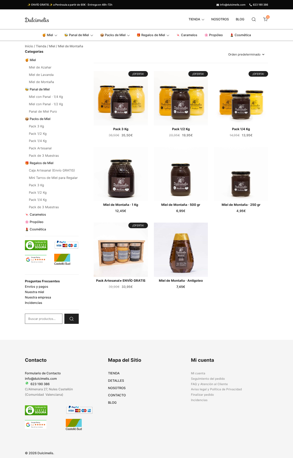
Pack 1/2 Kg (181, 129)
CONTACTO (117, 395)
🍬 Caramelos (186, 35)
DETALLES (116, 381)
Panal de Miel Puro (43, 111)
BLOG (240, 19)
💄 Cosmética (240, 35)
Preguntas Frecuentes (42, 281)
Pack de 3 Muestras (44, 156)
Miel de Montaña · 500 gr (180, 205)
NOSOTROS (220, 19)
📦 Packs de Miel (113, 35)
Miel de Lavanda (41, 75)
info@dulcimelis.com (232, 4)
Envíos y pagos (36, 286)
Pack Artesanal (40, 148)
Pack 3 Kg (120, 129)
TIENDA (194, 19)
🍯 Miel (47, 35)
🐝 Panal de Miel (76, 35)
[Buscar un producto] (253, 19)
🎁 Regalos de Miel (151, 35)
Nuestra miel (34, 292)
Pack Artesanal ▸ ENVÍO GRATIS (120, 281)
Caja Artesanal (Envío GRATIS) (52, 170)
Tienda (41, 46)
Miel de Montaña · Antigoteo (181, 281)
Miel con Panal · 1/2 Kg (46, 104)
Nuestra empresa (38, 297)
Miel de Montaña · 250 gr (241, 205)
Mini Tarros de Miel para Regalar (53, 178)
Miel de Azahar (40, 67)
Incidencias (33, 303)
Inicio (29, 46)
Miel (52, 46)
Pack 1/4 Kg (241, 129)
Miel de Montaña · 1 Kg (120, 205)
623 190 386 (260, 4)
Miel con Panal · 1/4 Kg (46, 97)
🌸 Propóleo (213, 35)
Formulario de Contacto (43, 373)
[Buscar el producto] (71, 319)
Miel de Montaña (41, 82)
